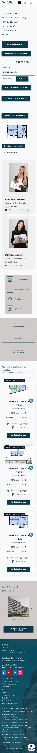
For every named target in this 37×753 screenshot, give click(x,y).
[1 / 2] (18, 132)
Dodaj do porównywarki (13, 146)
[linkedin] (15, 672)
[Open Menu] (19, 2)
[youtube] (9, 672)
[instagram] (20, 672)
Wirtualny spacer (18, 327)
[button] (4, 132)
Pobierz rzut (18, 339)
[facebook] (4, 672)
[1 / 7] (18, 606)
